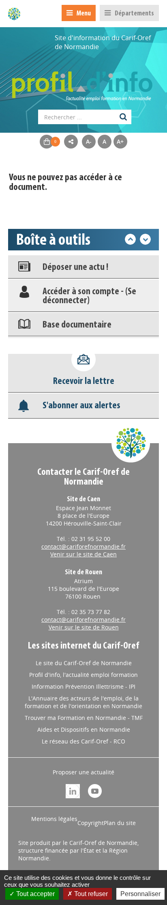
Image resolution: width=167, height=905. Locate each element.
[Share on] (71, 142)
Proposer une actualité (83, 772)
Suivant (145, 239)
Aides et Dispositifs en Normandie (83, 729)
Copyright (90, 823)
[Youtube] (95, 790)
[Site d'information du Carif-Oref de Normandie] (14, 14)
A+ (120, 141)
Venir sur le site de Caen (83, 554)
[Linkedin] (73, 790)
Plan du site (120, 823)
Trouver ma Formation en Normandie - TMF (84, 718)
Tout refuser (90, 893)
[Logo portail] (83, 82)
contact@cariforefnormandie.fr (83, 546)
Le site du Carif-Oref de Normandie (84, 663)
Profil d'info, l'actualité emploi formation (83, 675)
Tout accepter (35, 893)
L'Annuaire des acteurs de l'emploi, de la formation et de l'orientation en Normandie (83, 702)
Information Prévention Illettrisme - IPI (83, 686)
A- (89, 141)
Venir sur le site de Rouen (84, 627)
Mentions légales (54, 819)
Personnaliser (140, 893)
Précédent (130, 239)
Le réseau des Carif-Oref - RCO (83, 741)
